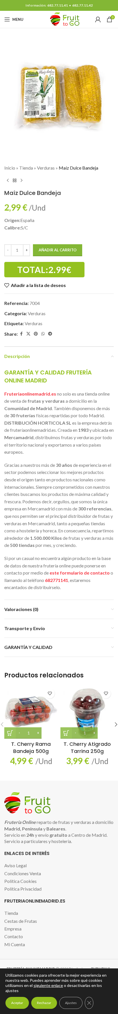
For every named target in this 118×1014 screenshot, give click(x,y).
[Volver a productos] (14, 180)
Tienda (26, 167)
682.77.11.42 (82, 5)
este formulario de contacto (80, 572)
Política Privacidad (23, 888)
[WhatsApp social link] (43, 334)
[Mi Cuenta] (98, 19)
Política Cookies (20, 881)
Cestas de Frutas (20, 921)
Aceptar (17, 1003)
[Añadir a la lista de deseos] (50, 694)
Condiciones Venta (22, 873)
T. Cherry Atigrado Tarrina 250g (87, 747)
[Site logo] (59, 18)
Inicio (9, 167)
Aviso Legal (15, 865)
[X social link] (28, 334)
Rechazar (44, 1003)
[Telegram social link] (50, 334)
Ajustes (71, 1003)
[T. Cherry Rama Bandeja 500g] (31, 712)
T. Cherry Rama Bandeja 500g (31, 747)
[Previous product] (7, 180)
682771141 (56, 580)
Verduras (46, 167)
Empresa (12, 928)
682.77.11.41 (57, 5)
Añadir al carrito (57, 250)
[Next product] (21, 180)
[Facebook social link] (21, 334)
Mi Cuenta (14, 944)
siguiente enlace (48, 985)
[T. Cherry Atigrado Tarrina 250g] (87, 712)
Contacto (13, 936)
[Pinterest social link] (36, 334)
